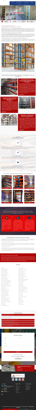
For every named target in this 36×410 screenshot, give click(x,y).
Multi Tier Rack (20, 295)
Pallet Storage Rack (4, 270)
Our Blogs (17, 390)
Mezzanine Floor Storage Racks (22, 291)
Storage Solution (29, 202)
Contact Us (25, 4)
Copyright (3, 406)
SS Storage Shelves (21, 281)
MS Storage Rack (18, 202)
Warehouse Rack (28, 389)
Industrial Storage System (5, 294)
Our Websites (17, 392)
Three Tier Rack (20, 294)
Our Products (26, 2)
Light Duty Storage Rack (22, 271)
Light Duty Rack (20, 300)
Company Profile (19, 2)
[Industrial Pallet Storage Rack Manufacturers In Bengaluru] (29, 187)
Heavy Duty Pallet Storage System (6, 281)
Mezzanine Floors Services (22, 286)
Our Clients (19, 4)
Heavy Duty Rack (3, 276)
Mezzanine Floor (3, 286)
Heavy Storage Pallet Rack (5, 275)
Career (17, 391)
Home (13, 2)
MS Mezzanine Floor (21, 290)
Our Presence (17, 388)
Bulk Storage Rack (21, 275)
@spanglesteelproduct (23, 22)
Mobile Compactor (21, 285)
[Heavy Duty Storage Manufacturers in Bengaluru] (6, 187)
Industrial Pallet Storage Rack (5, 290)
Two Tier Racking (20, 304)
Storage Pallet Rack (4, 274)
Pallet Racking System (4, 269)
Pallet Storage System (4, 271)
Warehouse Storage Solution (5, 300)
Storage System (20, 284)
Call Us (10, 409)
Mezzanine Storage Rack (22, 274)
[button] (2, 12)
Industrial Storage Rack (4, 291)
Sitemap (32, 2)
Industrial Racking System (5, 295)
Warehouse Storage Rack (6, 202)
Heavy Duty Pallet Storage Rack (5, 280)
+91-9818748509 (18, 358)
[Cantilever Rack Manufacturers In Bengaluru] (18, 187)
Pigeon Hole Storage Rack (22, 280)
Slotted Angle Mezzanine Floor (22, 289)
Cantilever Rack (3, 304)
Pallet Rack (27, 385)
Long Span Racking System (5, 305)
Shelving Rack (20, 270)
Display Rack (20, 299)
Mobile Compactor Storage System (23, 279)
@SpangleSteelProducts (31, 22)
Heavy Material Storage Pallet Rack (6, 285)
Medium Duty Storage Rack (22, 276)
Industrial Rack (3, 289)
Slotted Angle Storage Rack (22, 269)
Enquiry (26, 409)
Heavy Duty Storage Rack (5, 284)
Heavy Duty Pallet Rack (4, 279)
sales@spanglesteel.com (6, 22)
